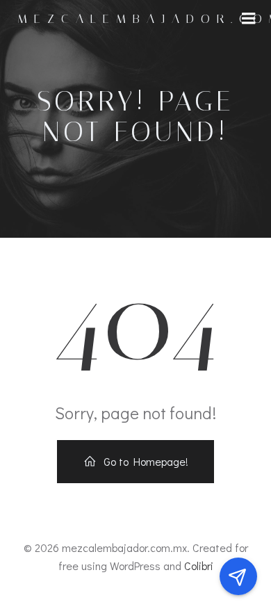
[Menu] (249, 19)
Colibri (198, 565)
